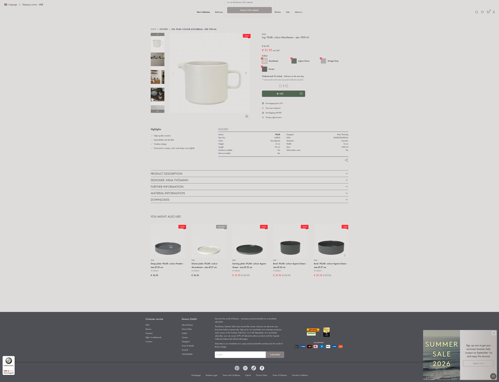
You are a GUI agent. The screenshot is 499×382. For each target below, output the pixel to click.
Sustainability (187, 354)
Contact (149, 341)
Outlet (184, 333)
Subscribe (275, 354)
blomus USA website (249, 10)
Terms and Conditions (231, 375)
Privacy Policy (261, 375)
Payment (149, 333)
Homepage (196, 375)
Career (185, 337)
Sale (288, 12)
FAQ (147, 325)
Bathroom (219, 12)
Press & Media (188, 345)
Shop (153, 29)
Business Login (211, 375)
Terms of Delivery (280, 375)
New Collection (203, 12)
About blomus (187, 325)
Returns (148, 329)
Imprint (248, 375)
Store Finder (187, 329)
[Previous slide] (157, 34)
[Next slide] (157, 111)
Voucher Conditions (300, 375)
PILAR (264, 34)
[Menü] (13, 357)
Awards (185, 349)
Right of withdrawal (153, 337)
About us (298, 12)
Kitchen (278, 12)
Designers (186, 341)
